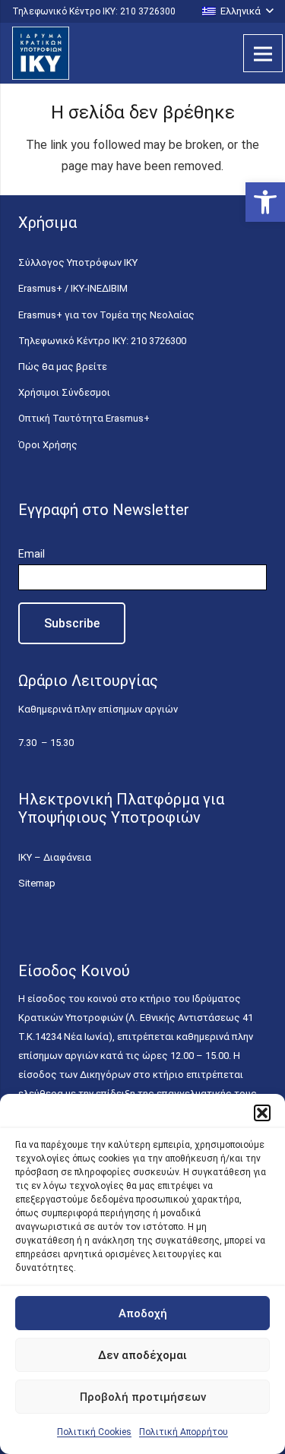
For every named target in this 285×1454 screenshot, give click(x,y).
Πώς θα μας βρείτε (62, 366)
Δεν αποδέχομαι (142, 1355)
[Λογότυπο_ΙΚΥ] (40, 53)
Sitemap (36, 883)
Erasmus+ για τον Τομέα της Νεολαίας (106, 315)
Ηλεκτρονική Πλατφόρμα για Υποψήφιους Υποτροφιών (121, 808)
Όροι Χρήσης (48, 444)
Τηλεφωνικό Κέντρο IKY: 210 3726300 (102, 340)
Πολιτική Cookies (94, 1432)
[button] (265, 202)
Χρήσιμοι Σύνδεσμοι (64, 392)
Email (31, 554)
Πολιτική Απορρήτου (183, 1432)
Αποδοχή (143, 1313)
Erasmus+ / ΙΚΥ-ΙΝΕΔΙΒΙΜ (73, 288)
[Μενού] (263, 53)
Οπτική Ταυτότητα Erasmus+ (84, 418)
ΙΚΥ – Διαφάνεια (54, 857)
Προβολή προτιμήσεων (143, 1397)
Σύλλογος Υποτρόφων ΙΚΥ (78, 262)
